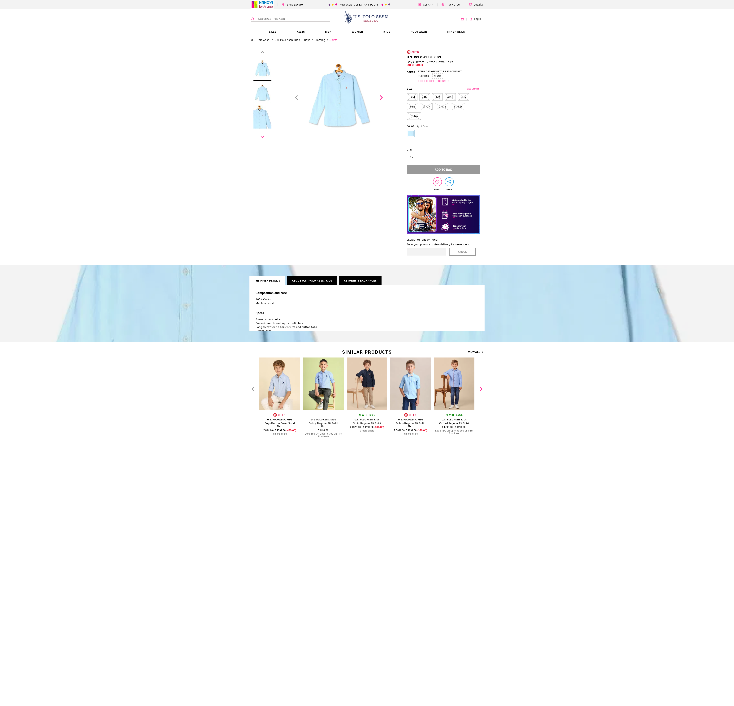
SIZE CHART (473, 88)
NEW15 (437, 75)
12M (412, 97)
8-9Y (412, 106)
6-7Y (463, 97)
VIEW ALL (474, 351)
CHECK (462, 251)
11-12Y (458, 106)
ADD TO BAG (443, 170)
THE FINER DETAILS (267, 280)
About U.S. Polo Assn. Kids (312, 280)
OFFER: (411, 72)
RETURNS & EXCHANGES (360, 280)
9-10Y (426, 106)
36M (437, 97)
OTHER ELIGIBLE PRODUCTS (433, 80)
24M (424, 97)
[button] (411, 133)
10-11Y (441, 106)
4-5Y (450, 97)
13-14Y (413, 116)
